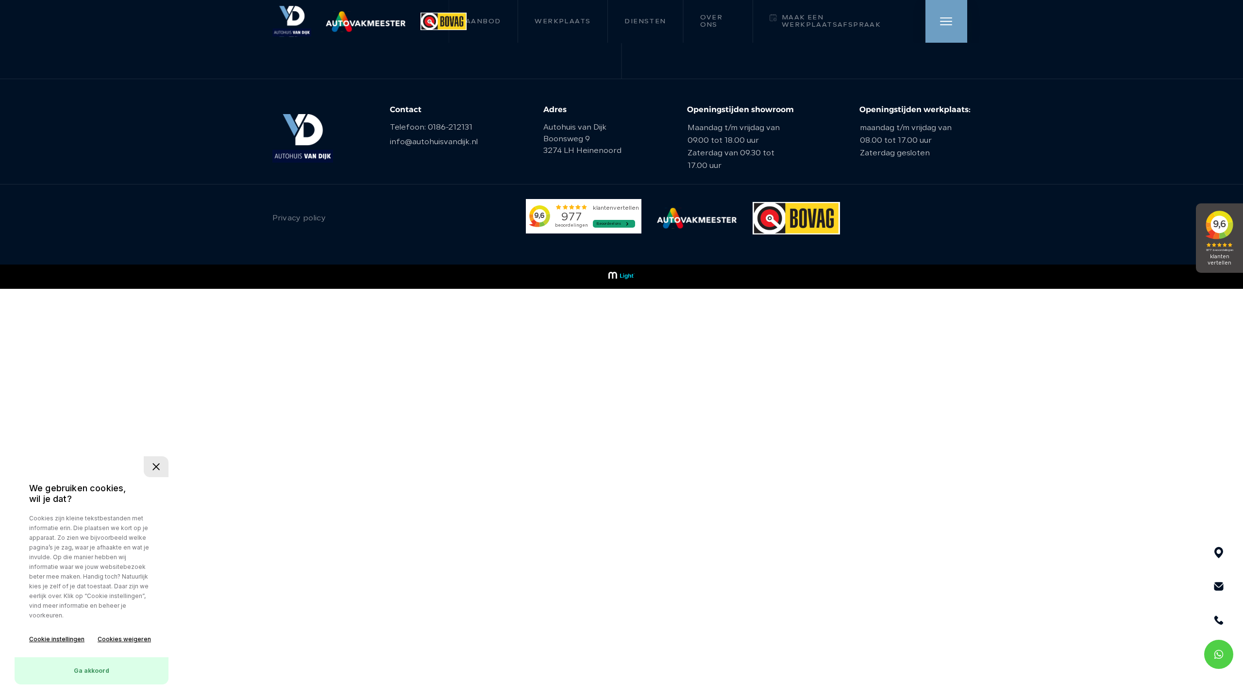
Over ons (711, 21)
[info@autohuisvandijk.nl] (1218, 586)
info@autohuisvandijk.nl (434, 142)
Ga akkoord (91, 670)
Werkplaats (562, 21)
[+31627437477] (1218, 654)
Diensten (645, 21)
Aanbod (483, 21)
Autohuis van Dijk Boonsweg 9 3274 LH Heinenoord (582, 139)
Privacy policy (299, 218)
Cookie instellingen (56, 639)
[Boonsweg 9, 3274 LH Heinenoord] (1218, 552)
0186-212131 (450, 128)
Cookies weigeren (124, 639)
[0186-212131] (1218, 620)
